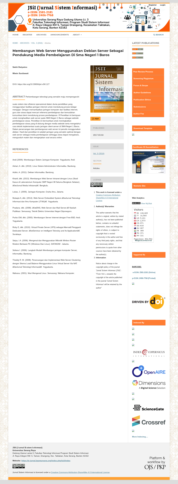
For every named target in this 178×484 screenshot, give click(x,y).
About (76, 35)
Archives (41, 35)
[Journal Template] (133, 135)
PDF (96, 119)
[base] (133, 394)
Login (162, 5)
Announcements (59, 35)
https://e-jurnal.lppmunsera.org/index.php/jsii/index (45, 461)
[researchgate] (133, 399)
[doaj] (133, 340)
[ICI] (148, 356)
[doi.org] (148, 310)
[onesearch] (133, 361)
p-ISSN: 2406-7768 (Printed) (143, 278)
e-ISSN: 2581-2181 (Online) (144, 272)
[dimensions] (148, 388)
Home (15, 35)
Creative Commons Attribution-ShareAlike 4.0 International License (108, 198)
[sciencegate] (148, 411)
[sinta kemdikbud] (133, 329)
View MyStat (146, 203)
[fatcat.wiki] (133, 431)
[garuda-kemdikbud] (133, 345)
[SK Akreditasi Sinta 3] (148, 173)
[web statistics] (136, 203)
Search (159, 35)
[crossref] (148, 426)
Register (27, 35)
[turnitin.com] (133, 284)
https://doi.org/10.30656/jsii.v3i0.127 (34, 84)
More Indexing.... (140, 437)
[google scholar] (133, 334)
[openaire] (148, 376)
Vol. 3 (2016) (37, 43)
